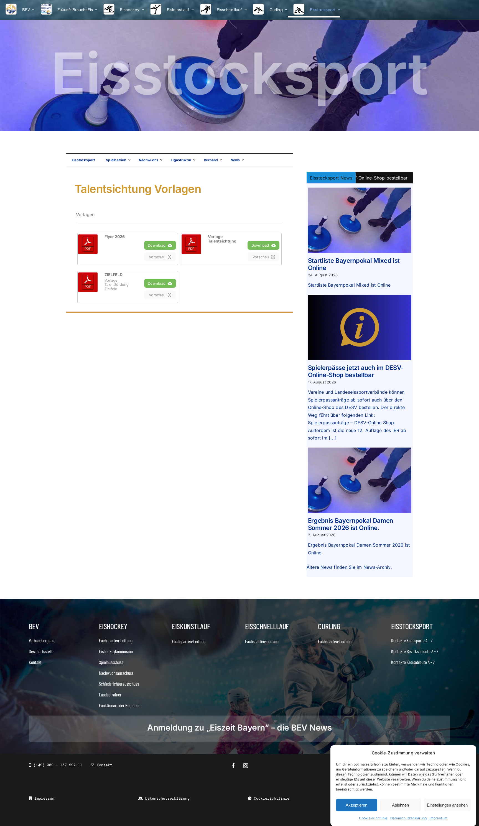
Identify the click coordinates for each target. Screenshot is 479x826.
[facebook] (233, 765)
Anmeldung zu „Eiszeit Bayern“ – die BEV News (239, 727)
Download (156, 245)
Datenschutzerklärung (408, 818)
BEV (34, 626)
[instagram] (245, 765)
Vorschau (157, 257)
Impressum (438, 818)
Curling (329, 626)
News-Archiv (377, 567)
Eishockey (113, 626)
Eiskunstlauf (191, 626)
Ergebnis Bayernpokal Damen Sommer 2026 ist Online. (350, 524)
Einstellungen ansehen (447, 805)
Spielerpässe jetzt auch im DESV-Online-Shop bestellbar (356, 371)
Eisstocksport (412, 626)
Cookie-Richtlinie (373, 818)
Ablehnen (400, 805)
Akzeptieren (356, 805)
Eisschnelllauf (267, 626)
